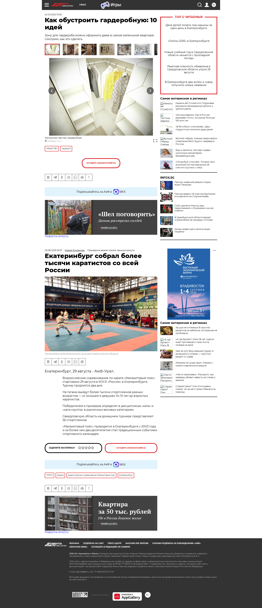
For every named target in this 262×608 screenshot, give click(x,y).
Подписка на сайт (93, 543)
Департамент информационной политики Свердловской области (81, 353)
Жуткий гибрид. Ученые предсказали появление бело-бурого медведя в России (196, 141)
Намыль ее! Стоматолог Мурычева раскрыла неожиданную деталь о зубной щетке (195, 106)
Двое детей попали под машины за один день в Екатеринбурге (189, 27)
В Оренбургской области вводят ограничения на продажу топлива (193, 218)
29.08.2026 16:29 (53, 250)
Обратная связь (78, 547)
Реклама (74, 543)
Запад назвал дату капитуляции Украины (192, 230)
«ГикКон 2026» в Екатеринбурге (189, 41)
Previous (51, 90)
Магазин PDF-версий (136, 543)
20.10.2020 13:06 (53, 14)
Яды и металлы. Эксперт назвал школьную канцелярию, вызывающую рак (193, 153)
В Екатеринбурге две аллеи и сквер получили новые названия (189, 84)
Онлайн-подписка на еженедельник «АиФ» (176, 543)
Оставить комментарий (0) (101, 163)
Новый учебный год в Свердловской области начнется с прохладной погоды (188, 55)
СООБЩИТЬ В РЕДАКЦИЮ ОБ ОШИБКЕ (110, 547)
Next (150, 90)
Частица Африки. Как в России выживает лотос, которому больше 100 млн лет (195, 118)
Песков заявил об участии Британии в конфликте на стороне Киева (194, 195)
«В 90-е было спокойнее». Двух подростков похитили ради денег (194, 128)
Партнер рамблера (100, 595)
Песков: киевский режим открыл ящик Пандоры (192, 183)
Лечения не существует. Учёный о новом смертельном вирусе (194, 364)
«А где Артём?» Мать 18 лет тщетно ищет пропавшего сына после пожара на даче (195, 342)
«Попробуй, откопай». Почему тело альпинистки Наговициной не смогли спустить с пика (195, 164)
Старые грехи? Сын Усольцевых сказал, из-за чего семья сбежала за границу (195, 389)
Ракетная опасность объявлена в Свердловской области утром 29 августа (188, 69)
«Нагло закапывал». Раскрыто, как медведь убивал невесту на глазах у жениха (195, 377)
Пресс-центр (114, 543)
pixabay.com (54, 141)
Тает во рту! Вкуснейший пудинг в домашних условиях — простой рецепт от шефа (195, 354)
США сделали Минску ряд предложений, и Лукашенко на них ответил (194, 208)
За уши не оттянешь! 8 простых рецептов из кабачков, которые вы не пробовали (196, 330)
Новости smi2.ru (56, 236)
